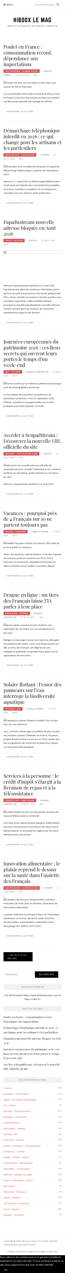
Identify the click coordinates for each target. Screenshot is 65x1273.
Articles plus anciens (17, 957)
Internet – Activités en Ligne (17, 1174)
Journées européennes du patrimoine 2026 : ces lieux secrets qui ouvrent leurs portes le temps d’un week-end (32, 353)
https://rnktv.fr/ (32, 999)
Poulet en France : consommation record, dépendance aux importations (27, 55)
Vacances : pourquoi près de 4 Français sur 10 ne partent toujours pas (30, 519)
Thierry (44, 155)
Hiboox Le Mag (32, 19)
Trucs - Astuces (14, 240)
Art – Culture (9, 1105)
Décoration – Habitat (14, 1128)
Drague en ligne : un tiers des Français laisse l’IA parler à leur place (31, 601)
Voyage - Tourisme (15, 531)
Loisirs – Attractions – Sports (18, 1180)
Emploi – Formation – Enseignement (22, 1145)
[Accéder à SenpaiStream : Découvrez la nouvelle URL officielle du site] (32, 470)
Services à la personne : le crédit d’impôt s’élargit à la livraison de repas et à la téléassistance (32, 784)
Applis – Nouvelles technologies (20, 1099)
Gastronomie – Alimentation (18, 1162)
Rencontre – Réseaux (14, 1191)
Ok (6, 1269)
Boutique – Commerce (15, 1116)
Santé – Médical (11, 1197)
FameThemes (29, 1244)
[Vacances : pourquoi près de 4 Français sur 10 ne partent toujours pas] (32, 545)
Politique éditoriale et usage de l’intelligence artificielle (32, 1251)
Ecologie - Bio (13, 709)
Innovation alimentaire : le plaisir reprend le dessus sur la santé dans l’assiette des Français (31, 872)
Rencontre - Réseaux (16, 613)
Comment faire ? (12, 1122)
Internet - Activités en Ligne (21, 454)
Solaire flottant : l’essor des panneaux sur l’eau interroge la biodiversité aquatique (32, 693)
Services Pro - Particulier (19, 155)
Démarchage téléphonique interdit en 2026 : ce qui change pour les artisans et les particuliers (32, 139)
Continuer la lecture (19, 111)
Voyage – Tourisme (13, 1214)
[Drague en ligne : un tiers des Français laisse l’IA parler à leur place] (32, 628)
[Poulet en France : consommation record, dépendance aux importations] (32, 84)
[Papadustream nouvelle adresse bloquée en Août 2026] (32, 265)
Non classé (9, 1186)
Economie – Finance (13, 1139)
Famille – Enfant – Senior (16, 1157)
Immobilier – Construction (16, 1168)
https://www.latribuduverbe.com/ (40, 995)
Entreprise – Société (13, 1151)
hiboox (33, 240)
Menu (10, 4)
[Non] (16, 1270)
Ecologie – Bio (10, 1134)
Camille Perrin (40, 531)
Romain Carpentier (37, 372)
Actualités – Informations (16, 1093)
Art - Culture (12, 372)
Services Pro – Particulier (16, 1203)
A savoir (7, 1088)
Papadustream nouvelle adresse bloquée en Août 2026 (29, 228)
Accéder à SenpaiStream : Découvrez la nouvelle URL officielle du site (32, 441)
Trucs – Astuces (11, 1209)
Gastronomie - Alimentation (21, 71)
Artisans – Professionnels (17, 1111)
